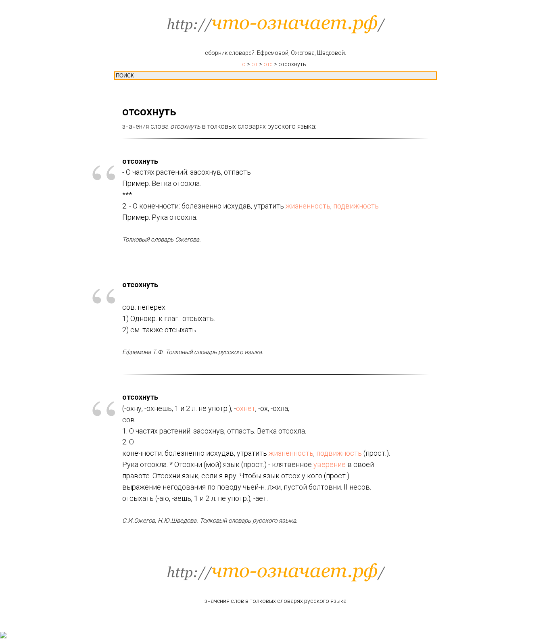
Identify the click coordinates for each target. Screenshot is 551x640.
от (254, 64)
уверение (329, 464)
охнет (245, 408)
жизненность (308, 206)
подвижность (356, 206)
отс (268, 64)
